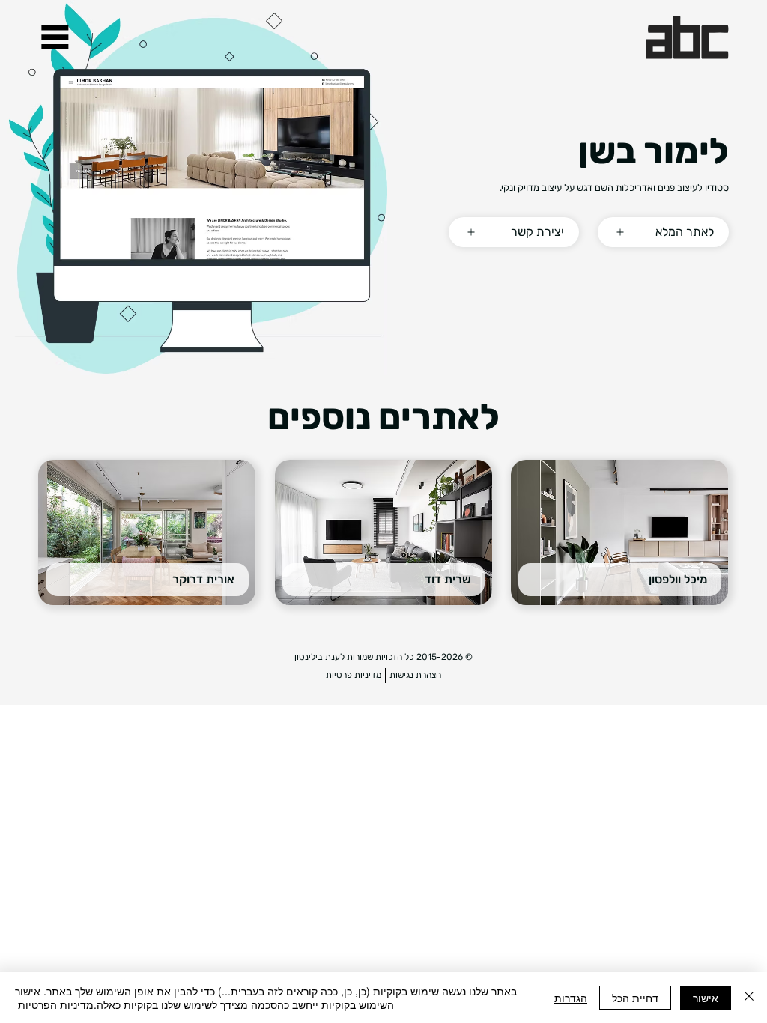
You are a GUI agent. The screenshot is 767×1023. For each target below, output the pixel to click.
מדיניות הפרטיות (56, 1004)
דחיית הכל (635, 997)
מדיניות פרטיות (353, 675)
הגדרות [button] (570, 997)
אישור (705, 997)
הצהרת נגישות (415, 675)
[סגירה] (749, 997)
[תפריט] (54, 37)
